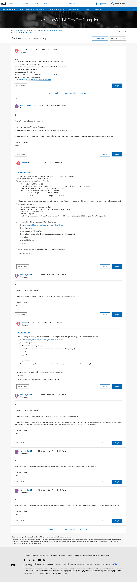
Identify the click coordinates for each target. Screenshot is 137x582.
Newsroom (53, 555)
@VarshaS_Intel (24, 172)
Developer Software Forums (33, 30)
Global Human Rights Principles (81, 572)
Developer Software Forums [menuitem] (35, 9)
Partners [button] (60, 3)
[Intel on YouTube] (39, 560)
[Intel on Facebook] (24, 560)
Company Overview (31, 555)
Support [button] (25, 3)
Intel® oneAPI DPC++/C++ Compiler (22, 32)
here (69, 537)
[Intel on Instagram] (44, 560)
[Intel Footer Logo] (13, 564)
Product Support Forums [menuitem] (56, 9)
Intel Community (16, 30)
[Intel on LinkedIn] (34, 560)
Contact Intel (43, 555)
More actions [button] (116, 38)
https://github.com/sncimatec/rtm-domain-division (33, 79)
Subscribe (100, 38)
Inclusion (96, 555)
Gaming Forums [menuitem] (74, 9)
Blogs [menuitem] (86, 9)
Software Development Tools (53, 30)
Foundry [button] (71, 3)
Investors (62, 555)
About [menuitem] (21, 9)
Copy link (105, 154)
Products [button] (14, 3)
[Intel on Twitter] (29, 560)
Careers (69, 555)
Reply (117, 85)
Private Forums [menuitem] (97, 9)
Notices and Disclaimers (92, 570)
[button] (121, 50)
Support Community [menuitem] (8, 9)
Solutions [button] (36, 3)
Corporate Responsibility (83, 555)
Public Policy (105, 555)
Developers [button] (48, 3)
